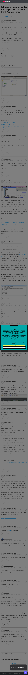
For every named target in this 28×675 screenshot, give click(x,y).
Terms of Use (7, 339)
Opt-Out (13, 343)
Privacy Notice (20, 338)
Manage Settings (14, 347)
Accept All (14, 345)
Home (6, 1)
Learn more (16, 333)
